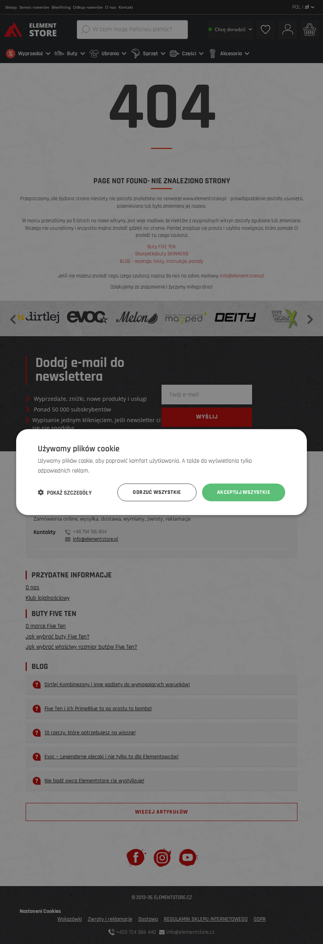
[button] (65, 492)
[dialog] (161, 472)
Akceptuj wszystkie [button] (243, 492)
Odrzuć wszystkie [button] (157, 492)
